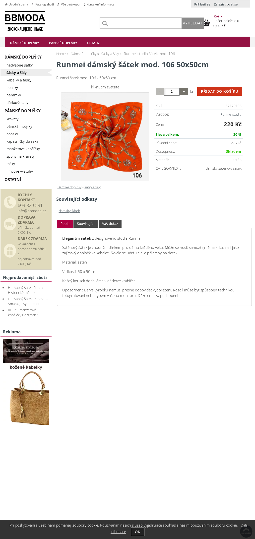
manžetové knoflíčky (23, 148)
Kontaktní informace (101, 4)
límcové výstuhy (19, 171)
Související (85, 223)
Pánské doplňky (63, 43)
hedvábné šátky (19, 65)
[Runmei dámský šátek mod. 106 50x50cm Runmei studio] (105, 136)
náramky (13, 95)
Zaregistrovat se (226, 4)
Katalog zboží (44, 4)
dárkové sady (17, 102)
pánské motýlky (19, 126)
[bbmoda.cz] (26, 423)
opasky (12, 87)
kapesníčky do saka (22, 141)
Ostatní (93, 43)
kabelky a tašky (18, 80)
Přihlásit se (202, 4)
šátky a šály (93, 187)
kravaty (12, 119)
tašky (10, 163)
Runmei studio (231, 114)
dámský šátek (69, 210)
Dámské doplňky (24, 43)
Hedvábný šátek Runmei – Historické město (28, 290)
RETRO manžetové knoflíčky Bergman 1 (23, 312)
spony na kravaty (20, 156)
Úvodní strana (18, 4)
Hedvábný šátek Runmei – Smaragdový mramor (28, 301)
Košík (218, 16)
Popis (65, 223)
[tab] (65, 224)
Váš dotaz (110, 223)
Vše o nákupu (70, 4)
